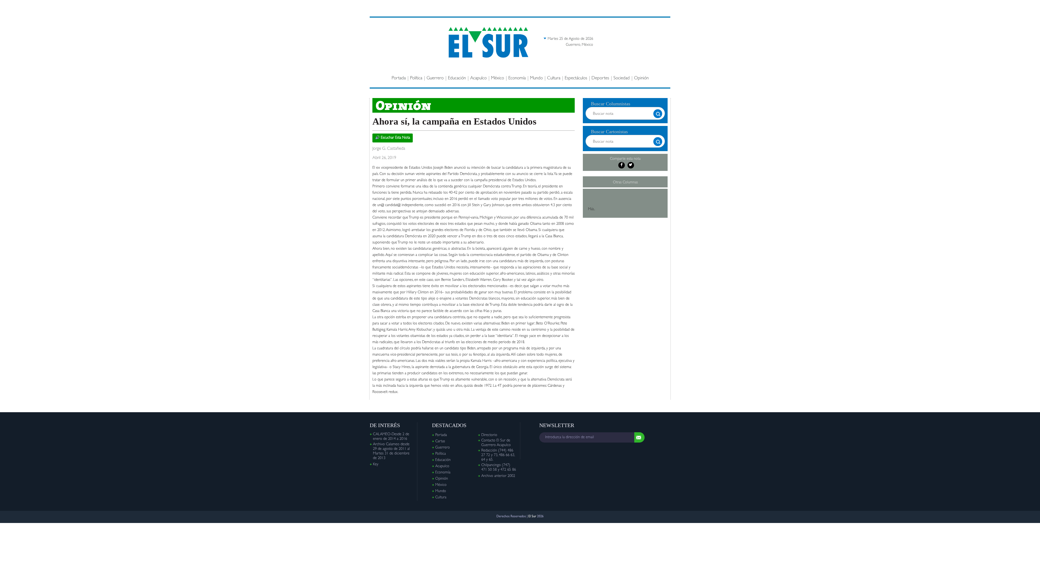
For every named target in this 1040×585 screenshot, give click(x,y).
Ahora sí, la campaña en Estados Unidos (454, 121)
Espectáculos (576, 78)
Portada (399, 78)
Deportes (600, 78)
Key (375, 464)
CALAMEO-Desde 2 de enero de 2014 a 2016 (391, 437)
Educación (457, 78)
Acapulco (478, 78)
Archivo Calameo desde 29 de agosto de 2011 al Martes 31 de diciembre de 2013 (391, 451)
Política (416, 78)
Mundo (536, 78)
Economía (517, 78)
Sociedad (621, 78)
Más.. (591, 209)
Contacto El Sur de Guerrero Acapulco (496, 443)
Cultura (553, 78)
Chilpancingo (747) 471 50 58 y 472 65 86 (498, 467)
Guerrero (435, 78)
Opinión (641, 78)
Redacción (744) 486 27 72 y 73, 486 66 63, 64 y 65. (498, 455)
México (497, 78)
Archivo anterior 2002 (498, 476)
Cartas (440, 441)
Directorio (489, 435)
